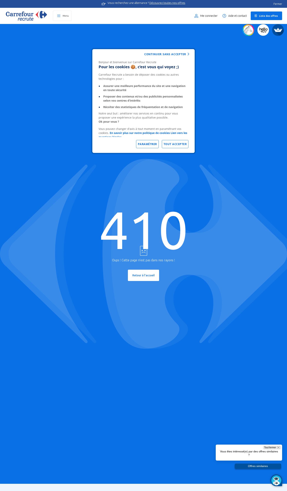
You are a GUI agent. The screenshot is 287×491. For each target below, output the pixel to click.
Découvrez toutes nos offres (167, 2)
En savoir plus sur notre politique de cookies (140, 133)
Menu (66, 15)
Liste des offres (268, 15)
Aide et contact (237, 15)
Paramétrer (147, 144)
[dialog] (143, 101)
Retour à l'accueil (143, 275)
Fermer (278, 3)
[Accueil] (26, 16)
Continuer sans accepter (165, 54)
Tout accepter (175, 144)
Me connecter (208, 15)
